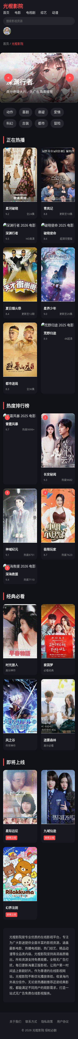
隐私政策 (47, 1021)
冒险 (57, 123)
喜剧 (25, 112)
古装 (25, 123)
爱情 (57, 112)
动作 (9, 112)
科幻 (9, 123)
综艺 (44, 12)
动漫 (55, 12)
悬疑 (41, 112)
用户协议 (63, 1021)
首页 (6, 12)
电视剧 (30, 12)
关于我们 (15, 1021)
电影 (18, 12)
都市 (41, 123)
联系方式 (31, 1021)
